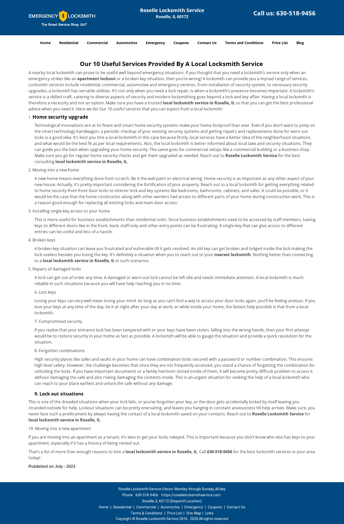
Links (209, 513)
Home (45, 42)
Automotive (126, 42)
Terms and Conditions (244, 42)
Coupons (181, 42)
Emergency (155, 42)
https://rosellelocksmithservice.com (191, 495)
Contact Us (207, 42)
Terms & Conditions (146, 513)
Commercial (97, 42)
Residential (68, 42)
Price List (280, 42)
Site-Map (193, 513)
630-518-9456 (296, 13)
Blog (300, 42)
